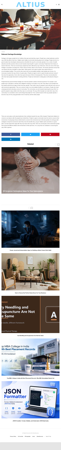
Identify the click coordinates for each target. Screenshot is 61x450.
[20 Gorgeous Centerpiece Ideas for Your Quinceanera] (30, 170)
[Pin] (50, 134)
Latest (33, 436)
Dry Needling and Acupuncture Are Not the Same (30, 335)
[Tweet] (30, 134)
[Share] (10, 134)
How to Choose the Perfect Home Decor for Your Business (30, 293)
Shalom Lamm (21, 60)
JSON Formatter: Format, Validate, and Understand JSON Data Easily (31, 421)
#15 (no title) (20, 436)
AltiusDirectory (40, 436)
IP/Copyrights (27, 436)
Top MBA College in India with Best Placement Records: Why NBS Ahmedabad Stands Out (30, 378)
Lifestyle (3, 51)
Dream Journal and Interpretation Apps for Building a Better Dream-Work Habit (30, 250)
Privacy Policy (13, 436)
